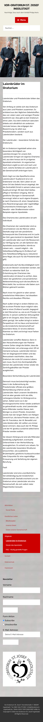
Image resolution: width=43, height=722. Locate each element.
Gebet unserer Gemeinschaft (16, 530)
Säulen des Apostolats (14, 545)
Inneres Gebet (11, 525)
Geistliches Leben (11, 516)
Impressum (9, 568)
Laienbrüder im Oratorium (16, 541)
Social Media (10, 510)
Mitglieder (8, 536)
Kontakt (7, 556)
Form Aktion (8, 616)
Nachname (8, 597)
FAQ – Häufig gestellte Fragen (16, 550)
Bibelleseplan (10, 521)
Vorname (7, 585)
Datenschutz (9, 562)
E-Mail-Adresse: (10, 630)
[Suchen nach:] (16, 28)
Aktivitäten (9, 505)
